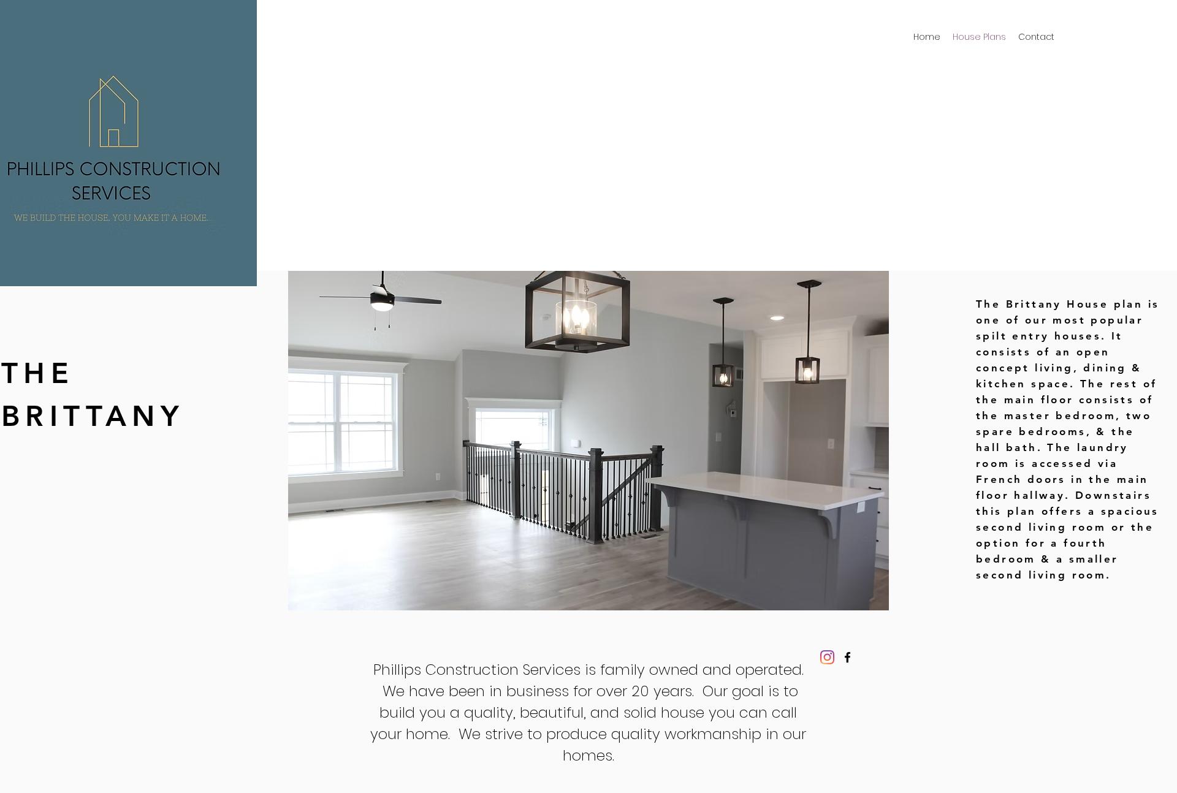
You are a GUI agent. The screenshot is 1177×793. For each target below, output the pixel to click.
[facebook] (847, 657)
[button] (588, 440)
